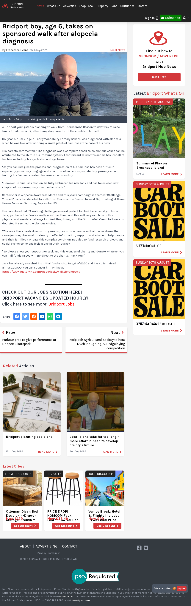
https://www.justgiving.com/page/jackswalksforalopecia (41, 271)
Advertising (47, 546)
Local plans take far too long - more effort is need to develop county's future (94, 441)
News (40, 6)
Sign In (150, 18)
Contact (69, 546)
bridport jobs (61, 304)
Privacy (41, 553)
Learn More (170, 174)
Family (140, 173)
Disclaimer (53, 553)
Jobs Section (53, 292)
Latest (158, 93)
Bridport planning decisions (29, 437)
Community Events (148, 244)
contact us (66, 596)
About (25, 546)
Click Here (159, 77)
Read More (46, 452)
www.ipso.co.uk (81, 600)
